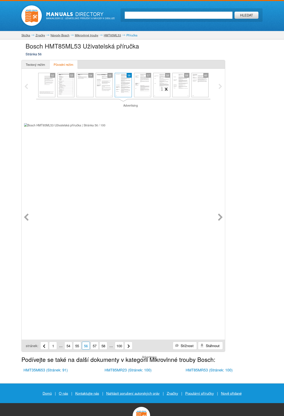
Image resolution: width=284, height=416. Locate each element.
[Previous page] (26, 217)
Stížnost (187, 345)
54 (68, 345)
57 (94, 345)
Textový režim (35, 64)
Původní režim (63, 64)
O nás (63, 393)
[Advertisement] (123, 112)
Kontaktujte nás (87, 393)
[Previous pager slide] (26, 87)
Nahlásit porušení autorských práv (133, 393)
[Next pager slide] (220, 87)
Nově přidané (231, 393)
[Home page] (31, 15)
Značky (172, 393)
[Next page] (220, 217)
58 (103, 345)
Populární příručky (199, 393)
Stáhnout (212, 345)
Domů (47, 393)
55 (77, 345)
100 (119, 345)
